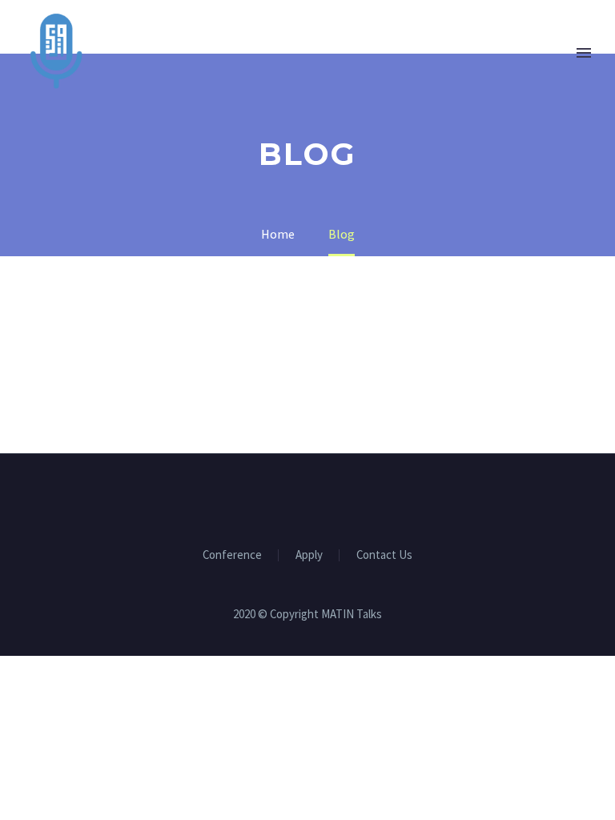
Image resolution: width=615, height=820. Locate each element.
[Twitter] (297, 497)
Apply (309, 555)
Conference (232, 555)
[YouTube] (338, 497)
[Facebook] (276, 497)
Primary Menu (583, 53)
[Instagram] (318, 497)
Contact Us (384, 555)
